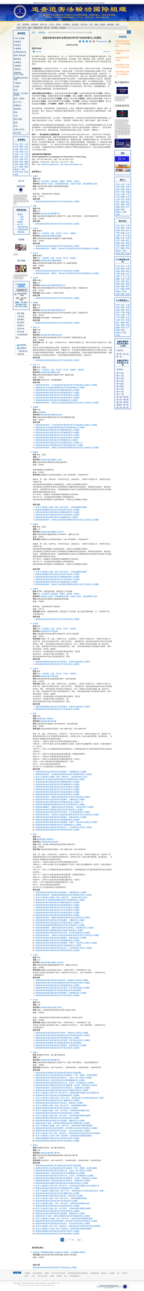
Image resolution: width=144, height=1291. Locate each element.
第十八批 (120, 375)
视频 (96, 24)
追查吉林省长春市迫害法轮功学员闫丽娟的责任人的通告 (57, 392)
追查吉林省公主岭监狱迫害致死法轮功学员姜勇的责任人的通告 (60, 387)
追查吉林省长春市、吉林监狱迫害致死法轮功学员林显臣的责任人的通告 (63, 774)
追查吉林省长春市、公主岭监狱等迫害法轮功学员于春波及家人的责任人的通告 (66, 385)
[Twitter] (90, 41)
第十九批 (120, 373)
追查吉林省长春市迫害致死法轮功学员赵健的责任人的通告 (58, 824)
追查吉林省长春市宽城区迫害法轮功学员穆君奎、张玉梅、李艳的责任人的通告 (66, 1085)
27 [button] (116, 134)
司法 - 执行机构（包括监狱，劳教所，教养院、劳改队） (59, 181)
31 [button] (129, 134)
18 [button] (119, 128)
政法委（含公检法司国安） (21, 94)
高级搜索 (123, 36)
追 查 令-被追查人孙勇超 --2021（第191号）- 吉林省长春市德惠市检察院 (63, 1125)
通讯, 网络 (18, 119)
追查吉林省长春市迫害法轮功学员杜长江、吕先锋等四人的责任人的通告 (63, 827)
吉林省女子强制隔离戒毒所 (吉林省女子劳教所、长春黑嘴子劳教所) (59, 1252)
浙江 (26, 159)
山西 (16, 154)
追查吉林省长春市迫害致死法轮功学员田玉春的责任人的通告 (59, 445)
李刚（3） (37, 327)
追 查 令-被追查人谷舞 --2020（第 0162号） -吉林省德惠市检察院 (61, 507)
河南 (21, 159)
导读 (22, 216)
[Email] (110, 41)
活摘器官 (17, 41)
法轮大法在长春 (42, 1276)
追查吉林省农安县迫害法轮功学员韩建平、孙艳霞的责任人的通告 (61, 771)
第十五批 (120, 383)
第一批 (119, 356)
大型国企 (17, 83)
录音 (91, 24)
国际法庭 (104, 1273)
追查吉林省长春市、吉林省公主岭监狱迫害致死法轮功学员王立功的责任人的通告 (67, 402)
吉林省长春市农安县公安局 (51, 1007)
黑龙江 (17, 169)
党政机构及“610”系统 (18, 73)
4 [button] (21, 196)
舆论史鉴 (20, 331)
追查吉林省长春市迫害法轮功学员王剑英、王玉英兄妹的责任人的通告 (62, 812)
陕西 (21, 166)
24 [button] (122, 131)
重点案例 (20, 322)
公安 (38, 211)
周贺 (34, 713)
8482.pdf (38, 52)
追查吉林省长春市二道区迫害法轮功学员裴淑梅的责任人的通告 (60, 1080)
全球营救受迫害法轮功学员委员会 (77, 1273)
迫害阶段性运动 (20, 52)
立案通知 (66, 24)
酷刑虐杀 (17, 58)
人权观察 (112, 1273)
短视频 (102, 24)
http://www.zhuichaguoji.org (48, 164)
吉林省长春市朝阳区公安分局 (51, 531)
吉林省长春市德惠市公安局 (51, 459)
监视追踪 (75, 24)
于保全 (35, 954)
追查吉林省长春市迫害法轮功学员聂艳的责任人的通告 (56, 400)
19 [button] (122, 128)
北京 (21, 144)
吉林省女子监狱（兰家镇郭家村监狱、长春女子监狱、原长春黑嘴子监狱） (69, 183)
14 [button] (21, 201)
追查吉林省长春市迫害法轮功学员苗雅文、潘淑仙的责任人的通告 (61, 817)
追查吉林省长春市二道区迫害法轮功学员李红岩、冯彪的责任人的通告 (62, 1087)
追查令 (58, 24)
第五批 (126, 402)
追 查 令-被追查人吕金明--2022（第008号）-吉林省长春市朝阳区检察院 (63, 1135)
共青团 (16, 86)
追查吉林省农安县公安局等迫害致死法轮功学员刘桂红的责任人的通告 (62, 982)
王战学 (35, 277)
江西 (26, 156)
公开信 (51, 24)
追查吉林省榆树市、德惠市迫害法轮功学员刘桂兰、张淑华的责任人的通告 (64, 807)
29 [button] (122, 134)
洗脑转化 (17, 105)
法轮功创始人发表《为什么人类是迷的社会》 (122, 43)
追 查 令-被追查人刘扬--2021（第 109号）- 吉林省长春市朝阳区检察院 (63, 1115)
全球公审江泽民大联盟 (58, 1273)
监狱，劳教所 (19, 98)
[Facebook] (80, 41)
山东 (26, 151)
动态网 (52, 1276)
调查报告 (25, 24)
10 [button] (22, 198)
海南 (16, 161)
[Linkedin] (87, 41)
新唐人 (27, 1276)
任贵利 (35, 623)
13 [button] (18, 201)
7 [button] (14, 198)
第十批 (119, 396)
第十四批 (120, 386)
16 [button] (27, 201)
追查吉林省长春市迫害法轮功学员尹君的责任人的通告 (56, 1108)
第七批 (126, 399)
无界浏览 (59, 1276)
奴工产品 (17, 102)
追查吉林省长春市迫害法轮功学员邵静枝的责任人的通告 (57, 1095)
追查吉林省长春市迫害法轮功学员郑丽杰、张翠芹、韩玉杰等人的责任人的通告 (66, 822)
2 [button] (16, 196)
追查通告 (34, 24)
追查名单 (84, 24)
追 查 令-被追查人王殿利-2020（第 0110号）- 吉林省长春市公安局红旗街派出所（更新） (70, 1097)
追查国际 (22, 345)
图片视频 (20, 313)
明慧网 (47, 1273)
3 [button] (120, 97)
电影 (117, 24)
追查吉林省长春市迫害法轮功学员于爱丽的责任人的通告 (57, 1100)
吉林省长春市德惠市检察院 (51, 235)
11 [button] (25, 198)
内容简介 (120, 350)
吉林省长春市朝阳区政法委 (51, 414)
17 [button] (15, 204)
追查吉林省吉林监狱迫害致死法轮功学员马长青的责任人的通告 (60, 804)
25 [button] (125, 131)
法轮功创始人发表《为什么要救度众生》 (122, 74)
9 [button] (120, 100)
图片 (30, 27)
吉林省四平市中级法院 (49, 631)
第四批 (119, 404)
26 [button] (129, 131)
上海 (26, 144)
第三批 (119, 354)
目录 (22, 219)
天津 (16, 146)
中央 (16, 144)
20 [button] (125, 128)
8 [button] (16, 198)
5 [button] (23, 196)
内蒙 (16, 149)
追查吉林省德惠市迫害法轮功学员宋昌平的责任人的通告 (57, 509)
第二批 (126, 354)
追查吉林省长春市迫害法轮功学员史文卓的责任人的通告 (57, 786)
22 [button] (116, 131)
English (63, 27)
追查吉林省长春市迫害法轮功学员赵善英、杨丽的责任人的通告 (60, 1120)
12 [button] (15, 201)
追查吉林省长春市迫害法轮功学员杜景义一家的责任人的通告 (59, 1102)
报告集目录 (37, 27)
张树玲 (35, 176)
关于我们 (54, 27)
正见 (118, 1273)
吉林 (21, 149)
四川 (26, 149)
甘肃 (16, 164)
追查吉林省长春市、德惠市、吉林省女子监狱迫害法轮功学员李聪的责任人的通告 (67, 248)
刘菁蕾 (35, 407)
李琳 (34, 206)
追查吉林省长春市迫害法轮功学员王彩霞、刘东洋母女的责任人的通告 (62, 987)
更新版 (20, 214)
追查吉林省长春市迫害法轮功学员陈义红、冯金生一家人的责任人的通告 (63, 1077)
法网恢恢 (27, 1273)
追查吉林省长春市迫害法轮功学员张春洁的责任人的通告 (57, 397)
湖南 (26, 161)
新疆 (16, 156)
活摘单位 (17, 69)
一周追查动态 (22, 351)
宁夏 (16, 151)
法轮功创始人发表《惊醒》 (122, 51)
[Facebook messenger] (83, 41)
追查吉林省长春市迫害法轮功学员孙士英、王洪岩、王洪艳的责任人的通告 (64, 1082)
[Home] (20, 11)
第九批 (126, 396)
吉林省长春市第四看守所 (50, 213)
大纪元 (33, 1276)
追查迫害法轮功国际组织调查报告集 (22, 229)
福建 (21, 164)
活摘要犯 (17, 65)
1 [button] (14, 196)
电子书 (46, 27)
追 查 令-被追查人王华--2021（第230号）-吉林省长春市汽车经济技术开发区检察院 (67, 1133)
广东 (21, 154)
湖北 (21, 161)
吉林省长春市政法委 (48, 721)
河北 (16, 159)
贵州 (26, 164)
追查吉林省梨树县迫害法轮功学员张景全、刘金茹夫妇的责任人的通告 (62, 661)
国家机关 (50, 718)
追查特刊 (20, 325)
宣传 (16, 112)
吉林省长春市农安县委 (49, 841)
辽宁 (16, 166)
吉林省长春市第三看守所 (50, 1152)
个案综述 (20, 316)
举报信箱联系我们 (21, 285)
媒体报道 (17, 108)
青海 (26, 166)
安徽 (21, 151)
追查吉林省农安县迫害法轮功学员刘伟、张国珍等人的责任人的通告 (61, 980)
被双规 (81, 369)
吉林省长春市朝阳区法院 (50, 372)
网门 (65, 1276)
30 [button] (125, 134)
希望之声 (125, 1273)
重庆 (21, 146)
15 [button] (24, 201)
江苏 (21, 156)
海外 (21, 171)
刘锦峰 (35, 302)
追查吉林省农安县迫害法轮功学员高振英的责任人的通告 (57, 985)
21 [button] (129, 128)
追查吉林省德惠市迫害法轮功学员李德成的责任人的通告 (57, 819)
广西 (26, 154)
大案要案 (17, 48)
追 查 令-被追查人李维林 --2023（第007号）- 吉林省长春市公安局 (61, 776)
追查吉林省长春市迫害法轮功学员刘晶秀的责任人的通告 (57, 794)
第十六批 (120, 381)
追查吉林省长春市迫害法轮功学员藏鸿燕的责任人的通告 (57, 390)
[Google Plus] (101, 41)
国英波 (35, 452)
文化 (16, 115)
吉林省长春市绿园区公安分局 (51, 962)
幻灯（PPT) (21, 27)
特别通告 (20, 319)
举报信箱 (20, 354)
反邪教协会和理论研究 (21, 78)
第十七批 (120, 378)
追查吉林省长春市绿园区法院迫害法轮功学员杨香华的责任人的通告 (61, 1090)
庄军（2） (37, 364)
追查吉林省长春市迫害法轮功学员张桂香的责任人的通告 (57, 1113)
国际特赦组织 (94, 1273)
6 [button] (26, 196)
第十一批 (120, 394)
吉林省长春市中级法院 (49, 676)
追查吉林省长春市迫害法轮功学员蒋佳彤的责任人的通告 (57, 829)
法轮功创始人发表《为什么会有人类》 (122, 65)
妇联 (16, 89)
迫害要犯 (17, 62)
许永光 (35, 228)
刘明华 (35, 588)
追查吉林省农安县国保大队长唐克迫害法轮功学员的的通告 (58, 990)
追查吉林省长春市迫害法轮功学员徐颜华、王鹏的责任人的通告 (60, 799)
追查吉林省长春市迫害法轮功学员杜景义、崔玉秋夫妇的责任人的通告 (62, 1130)
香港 (23, 169)
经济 (16, 126)
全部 (16, 174)
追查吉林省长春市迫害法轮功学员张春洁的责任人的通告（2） (59, 442)
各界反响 (20, 328)
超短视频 (110, 24)
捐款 (123, 159)
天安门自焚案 (19, 38)
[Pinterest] (94, 41)
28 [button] (119, 134)
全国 (16, 171)
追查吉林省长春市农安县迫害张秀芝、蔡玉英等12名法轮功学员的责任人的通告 (66, 1128)
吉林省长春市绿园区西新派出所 (52, 285)
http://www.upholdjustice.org (71, 164)
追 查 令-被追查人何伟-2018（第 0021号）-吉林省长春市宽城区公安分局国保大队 (67, 1092)
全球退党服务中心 (75, 1276)
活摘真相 (22, 348)
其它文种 (17, 132)
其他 (26, 171)
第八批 (119, 399)
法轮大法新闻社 (37, 1273)
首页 (19, 24)
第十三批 (120, 389)
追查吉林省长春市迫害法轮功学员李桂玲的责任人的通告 (57, 1118)
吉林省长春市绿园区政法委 (51, 334)
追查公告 (43, 24)
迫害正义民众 (19, 129)
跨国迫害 (17, 45)
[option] (21, 187)
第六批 (119, 402)
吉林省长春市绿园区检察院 (51, 260)
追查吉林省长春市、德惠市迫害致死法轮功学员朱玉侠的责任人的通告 (62, 796)
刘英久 (35, 1052)
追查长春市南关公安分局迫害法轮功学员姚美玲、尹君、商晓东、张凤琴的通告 (66, 1075)
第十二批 (120, 391)
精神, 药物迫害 (20, 55)
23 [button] (119, 131)
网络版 (20, 221)
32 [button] (116, 136)
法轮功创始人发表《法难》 (122, 58)
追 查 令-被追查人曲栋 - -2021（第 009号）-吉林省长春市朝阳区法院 (62, 1110)
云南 (26, 146)
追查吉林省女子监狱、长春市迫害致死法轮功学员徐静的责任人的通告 (62, 1123)
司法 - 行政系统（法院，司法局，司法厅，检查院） (57, 233)
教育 (16, 122)
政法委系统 (41, 412)
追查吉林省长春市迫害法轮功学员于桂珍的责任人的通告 (57, 201)
